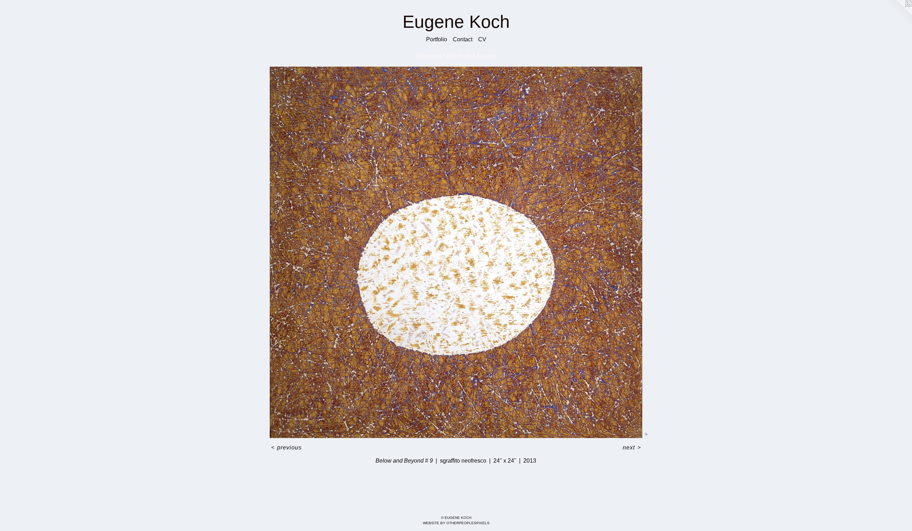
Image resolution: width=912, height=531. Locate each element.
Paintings (428, 55)
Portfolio (436, 39)
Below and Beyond (472, 55)
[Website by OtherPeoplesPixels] (898, 14)
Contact (462, 39)
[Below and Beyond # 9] (456, 252)
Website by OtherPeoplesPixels (456, 523)
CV (482, 39)
